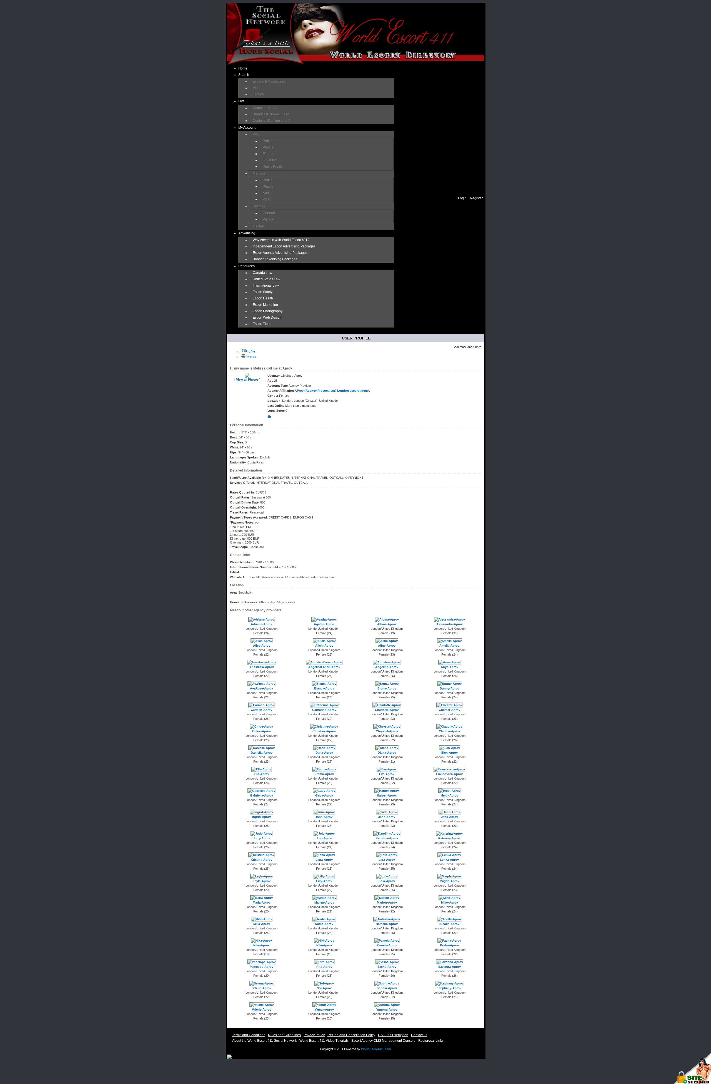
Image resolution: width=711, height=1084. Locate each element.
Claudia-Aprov (449, 731)
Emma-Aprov (324, 774)
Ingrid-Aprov (261, 816)
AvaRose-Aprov (261, 688)
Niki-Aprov (324, 945)
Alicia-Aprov (324, 645)
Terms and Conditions (248, 1035)
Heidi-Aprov (449, 795)
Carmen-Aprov (261, 709)
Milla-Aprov (261, 924)
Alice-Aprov (261, 645)
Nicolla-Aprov (449, 924)
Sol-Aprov (324, 988)
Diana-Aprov (387, 752)
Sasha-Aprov (386, 966)
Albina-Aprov (387, 624)
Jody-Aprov (261, 838)
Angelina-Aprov (386, 667)
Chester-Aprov (449, 709)
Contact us (419, 1035)
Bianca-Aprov (324, 688)
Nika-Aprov (261, 945)
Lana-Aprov (324, 859)
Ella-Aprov (261, 774)
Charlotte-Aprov (387, 709)
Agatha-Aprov (324, 624)
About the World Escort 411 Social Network (264, 1041)
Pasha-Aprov (449, 945)
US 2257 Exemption (393, 1035)
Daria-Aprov (324, 752)
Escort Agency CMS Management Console (383, 1041)
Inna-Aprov (324, 816)
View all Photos (247, 379)
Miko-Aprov (449, 902)
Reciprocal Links (431, 1041)
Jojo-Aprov (324, 838)
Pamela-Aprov (387, 945)
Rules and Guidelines (284, 1035)
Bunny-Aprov (449, 688)
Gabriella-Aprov (261, 795)
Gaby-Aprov (324, 795)
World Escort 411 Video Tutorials (324, 1041)
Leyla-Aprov (262, 881)
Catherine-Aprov (324, 709)
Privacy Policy (314, 1035)
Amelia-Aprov (449, 645)
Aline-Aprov (386, 645)
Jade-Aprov (386, 816)
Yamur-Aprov (324, 1009)
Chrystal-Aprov (387, 731)
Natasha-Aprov (387, 924)
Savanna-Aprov (449, 966)
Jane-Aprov (449, 816)
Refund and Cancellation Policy (351, 1035)
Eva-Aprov (386, 774)
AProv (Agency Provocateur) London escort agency (332, 390)
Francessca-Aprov (449, 774)
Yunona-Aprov (386, 1009)
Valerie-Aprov (261, 1009)
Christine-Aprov (324, 731)
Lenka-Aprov (449, 859)
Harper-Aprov (387, 795)
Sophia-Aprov (387, 988)
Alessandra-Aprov (449, 624)
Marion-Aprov (387, 902)
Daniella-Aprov (261, 752)
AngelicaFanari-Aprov (324, 667)
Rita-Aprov (324, 966)
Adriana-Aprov (261, 624)
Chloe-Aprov (261, 731)
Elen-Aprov (449, 752)
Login (462, 198)
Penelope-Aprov (261, 966)
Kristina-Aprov (261, 859)
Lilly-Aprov (324, 881)
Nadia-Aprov (324, 924)
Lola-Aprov (387, 881)
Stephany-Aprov (449, 988)
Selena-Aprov (261, 988)
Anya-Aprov (449, 667)
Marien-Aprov (324, 902)
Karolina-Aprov (387, 838)
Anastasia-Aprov (261, 667)
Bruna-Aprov (386, 688)
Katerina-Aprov (449, 838)
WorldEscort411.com (376, 1049)
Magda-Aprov (449, 881)
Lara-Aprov (387, 859)
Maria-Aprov (262, 902)
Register (476, 198)
